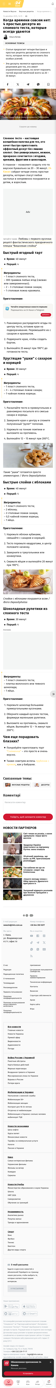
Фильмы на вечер (16, 1168)
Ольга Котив (14, 37)
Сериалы (12, 1175)
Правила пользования (12, 992)
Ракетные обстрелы (16, 1061)
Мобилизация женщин (18, 1103)
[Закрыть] (51, 1362)
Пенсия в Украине (16, 1148)
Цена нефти (13, 1130)
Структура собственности (40, 995)
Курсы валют (13, 1133)
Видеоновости (14, 1041)
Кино (10, 1157)
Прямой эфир (14, 1037)
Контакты (34, 987)
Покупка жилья (14, 1219)
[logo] (17, 4)
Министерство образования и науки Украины (28, 1188)
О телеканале (9, 979)
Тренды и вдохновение (18, 1222)
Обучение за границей (18, 1202)
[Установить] (28, 1368)
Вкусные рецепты (26, 11)
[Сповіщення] (52, 3)
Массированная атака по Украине (23, 1076)
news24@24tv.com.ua (12, 925)
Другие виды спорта (17, 1250)
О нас (5, 965)
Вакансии (34, 991)
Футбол (11, 1239)
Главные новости (15, 1030)
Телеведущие (9, 983)
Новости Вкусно (10, 11)
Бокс (10, 1235)
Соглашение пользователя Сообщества (41, 970)
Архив (32, 1000)
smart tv (11, 1313)
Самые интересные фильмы (20, 1161)
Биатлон (11, 1246)
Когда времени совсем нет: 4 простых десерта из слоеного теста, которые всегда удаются (44, 11)
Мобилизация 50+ (16, 1099)
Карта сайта (35, 1004)
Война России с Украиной (21, 1057)
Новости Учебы (16, 1184)
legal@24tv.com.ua (35, 1354)
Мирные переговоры (17, 1068)
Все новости (14, 1026)
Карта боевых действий (18, 1065)
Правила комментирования (37, 977)
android (11, 1306)
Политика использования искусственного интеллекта (14, 1004)
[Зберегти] (48, 84)
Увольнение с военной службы (21, 1096)
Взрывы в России (15, 1079)
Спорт (11, 1231)
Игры (32, 1009)
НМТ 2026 (12, 1195)
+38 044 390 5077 (37, 925)
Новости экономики (18, 1126)
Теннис (11, 1242)
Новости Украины (16, 1034)
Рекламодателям (10, 987)
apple (30, 1306)
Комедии (12, 1171)
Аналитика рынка (16, 1215)
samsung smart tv (30, 1313)
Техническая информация (41, 982)
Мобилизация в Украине (21, 1092)
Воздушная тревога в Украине (21, 1072)
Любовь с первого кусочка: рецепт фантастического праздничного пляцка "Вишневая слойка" (27, 242)
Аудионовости (14, 1045)
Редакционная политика (13, 974)
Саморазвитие (14, 1199)
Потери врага (14, 1083)
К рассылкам (17, 1289)
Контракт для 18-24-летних (20, 1107)
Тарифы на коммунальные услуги (23, 1141)
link (31, 935)
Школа (11, 1191)
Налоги (11, 1144)
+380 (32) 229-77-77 (19, 1351)
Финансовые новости (17, 1137)
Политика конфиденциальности (12, 997)
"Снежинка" (14, 751)
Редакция (7, 970)
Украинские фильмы (17, 1164)
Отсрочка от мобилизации (19, 1110)
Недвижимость (16, 1211)
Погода (11, 1048)
